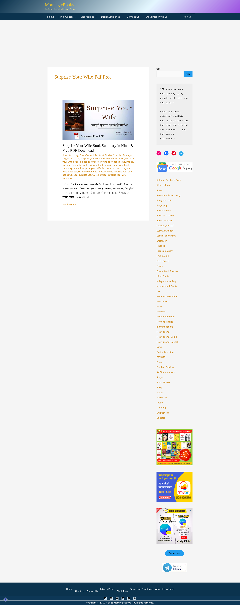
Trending (161, 407)
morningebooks (164, 326)
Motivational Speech (167, 342)
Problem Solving (165, 367)
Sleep (159, 387)
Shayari (160, 377)
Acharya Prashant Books (169, 180)
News (159, 347)
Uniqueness (162, 412)
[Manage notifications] (6, 600)
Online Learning (165, 352)
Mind (159, 306)
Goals (159, 266)
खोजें (158, 69)
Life (95, 155)
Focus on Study (164, 251)
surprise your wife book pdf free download (110, 161)
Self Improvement (165, 372)
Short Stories (105, 155)
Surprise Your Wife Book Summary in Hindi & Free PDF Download (97, 148)
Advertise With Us (156, 16)
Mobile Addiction (165, 316)
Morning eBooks (59, 5)
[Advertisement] (120, 38)
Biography (161, 205)
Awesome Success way (168, 195)
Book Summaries (110, 16)
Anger (159, 190)
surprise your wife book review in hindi (83, 165)
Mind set (161, 311)
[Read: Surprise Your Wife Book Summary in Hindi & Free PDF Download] (98, 119)
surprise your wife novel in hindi (95, 171)
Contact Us (133, 16)
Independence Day (166, 281)
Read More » (69, 205)
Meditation (162, 301)
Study (159, 392)
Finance (160, 245)
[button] (75, 16)
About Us (79, 591)
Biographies (87, 16)
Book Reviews (163, 210)
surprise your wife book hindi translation (102, 158)
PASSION (161, 357)
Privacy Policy (107, 589)
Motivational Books (166, 337)
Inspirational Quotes (167, 286)
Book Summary (70, 155)
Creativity (161, 241)
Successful (162, 397)
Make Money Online (167, 296)
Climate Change (165, 230)
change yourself (165, 225)
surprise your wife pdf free (92, 175)
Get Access (174, 553)
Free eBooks (86, 155)
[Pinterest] (123, 598)
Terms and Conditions (141, 589)
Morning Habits (164, 321)
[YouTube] (117, 598)
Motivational (163, 332)
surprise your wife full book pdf (98, 168)
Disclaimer (122, 591)
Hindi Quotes (66, 16)
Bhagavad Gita (164, 200)
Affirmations (163, 185)
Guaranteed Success (167, 271)
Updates (160, 417)
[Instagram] (111, 598)
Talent (159, 402)
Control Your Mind (166, 235)
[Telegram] (128, 598)
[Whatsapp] (134, 598)
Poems (159, 362)
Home (50, 16)
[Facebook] (105, 598)
